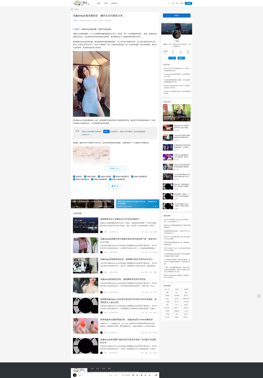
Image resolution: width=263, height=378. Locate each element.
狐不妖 (177, 298)
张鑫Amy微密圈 (106, 176)
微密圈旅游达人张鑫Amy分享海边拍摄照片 (120, 219)
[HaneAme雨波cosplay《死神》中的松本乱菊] (168, 206)
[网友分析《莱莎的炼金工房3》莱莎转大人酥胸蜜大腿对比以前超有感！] (168, 186)
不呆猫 (167, 314)
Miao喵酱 (176, 295)
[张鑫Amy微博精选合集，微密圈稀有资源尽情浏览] (85, 285)
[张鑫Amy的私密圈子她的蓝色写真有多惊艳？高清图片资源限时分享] (85, 346)
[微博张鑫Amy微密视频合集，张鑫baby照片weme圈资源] (85, 326)
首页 (72, 9)
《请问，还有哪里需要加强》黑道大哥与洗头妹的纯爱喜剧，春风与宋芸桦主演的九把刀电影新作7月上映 (177, 269)
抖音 (176, 292)
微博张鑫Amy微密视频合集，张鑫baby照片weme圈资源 (126, 319)
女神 (186, 292)
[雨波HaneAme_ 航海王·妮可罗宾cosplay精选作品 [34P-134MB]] (168, 128)
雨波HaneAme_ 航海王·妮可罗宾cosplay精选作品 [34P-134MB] (181, 127)
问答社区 (114, 3)
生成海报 (127, 375)
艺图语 (177, 289)
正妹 (100, 20)
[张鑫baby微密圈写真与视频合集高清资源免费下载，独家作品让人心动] (85, 245)
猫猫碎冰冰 (186, 298)
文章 (105, 3)
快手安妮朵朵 (168, 308)
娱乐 (97, 368)
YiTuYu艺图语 (168, 289)
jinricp (176, 304)
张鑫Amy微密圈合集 (82, 179)
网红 (167, 292)
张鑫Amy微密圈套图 (100, 179)
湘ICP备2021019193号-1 (131, 372)
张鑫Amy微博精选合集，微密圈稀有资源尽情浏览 (123, 279)
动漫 (98, 3)
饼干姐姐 (186, 301)
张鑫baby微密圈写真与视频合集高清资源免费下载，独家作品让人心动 (128, 240)
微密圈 (186, 289)
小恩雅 (167, 301)
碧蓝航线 (176, 311)
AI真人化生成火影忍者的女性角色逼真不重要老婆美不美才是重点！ (182, 167)
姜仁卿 (167, 317)
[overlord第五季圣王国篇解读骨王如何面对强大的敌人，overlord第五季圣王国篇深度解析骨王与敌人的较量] (168, 137)
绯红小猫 (176, 301)
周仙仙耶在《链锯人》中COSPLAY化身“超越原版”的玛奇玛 (182, 196)
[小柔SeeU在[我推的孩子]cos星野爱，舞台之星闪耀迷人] (168, 157)
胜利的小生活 (177, 308)
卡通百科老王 (186, 317)
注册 (181, 3)
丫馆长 (75, 20)
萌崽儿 (167, 298)
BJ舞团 (167, 311)
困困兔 (167, 295)
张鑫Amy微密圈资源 (118, 179)
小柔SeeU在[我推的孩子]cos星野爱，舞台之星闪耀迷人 (182, 157)
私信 (182, 58)
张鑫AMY (79, 176)
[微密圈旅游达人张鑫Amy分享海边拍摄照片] (85, 225)
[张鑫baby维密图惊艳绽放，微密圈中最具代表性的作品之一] (85, 265)
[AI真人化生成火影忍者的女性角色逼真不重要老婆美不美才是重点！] (168, 167)
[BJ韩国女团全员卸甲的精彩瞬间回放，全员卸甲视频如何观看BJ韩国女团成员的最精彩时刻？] (168, 147)
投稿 (189, 3)
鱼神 (176, 314)
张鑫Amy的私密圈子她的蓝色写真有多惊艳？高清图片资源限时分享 (128, 341)
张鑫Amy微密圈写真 (140, 176)
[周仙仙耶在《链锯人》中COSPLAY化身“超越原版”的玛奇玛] (168, 196)
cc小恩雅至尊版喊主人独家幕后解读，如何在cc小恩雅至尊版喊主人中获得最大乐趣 (177, 262)
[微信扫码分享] (133, 375)
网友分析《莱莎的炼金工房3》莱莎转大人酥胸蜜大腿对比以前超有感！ (182, 186)
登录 (177, 3)
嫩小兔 (186, 295)
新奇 (103, 368)
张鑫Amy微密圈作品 (89, 131)
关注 (173, 58)
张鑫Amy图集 (91, 176)
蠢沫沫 (186, 304)
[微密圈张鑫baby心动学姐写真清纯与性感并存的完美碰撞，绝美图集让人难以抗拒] (85, 305)
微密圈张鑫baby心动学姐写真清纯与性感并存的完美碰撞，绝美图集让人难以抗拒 (128, 300)
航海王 (186, 314)
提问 (177, 15)
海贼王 (177, 317)
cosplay (186, 311)
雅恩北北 (186, 308)
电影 (167, 304)
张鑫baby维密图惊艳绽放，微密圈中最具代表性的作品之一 (127, 259)
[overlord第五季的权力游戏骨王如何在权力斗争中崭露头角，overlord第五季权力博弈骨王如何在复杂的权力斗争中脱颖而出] (168, 176)
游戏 (109, 368)
